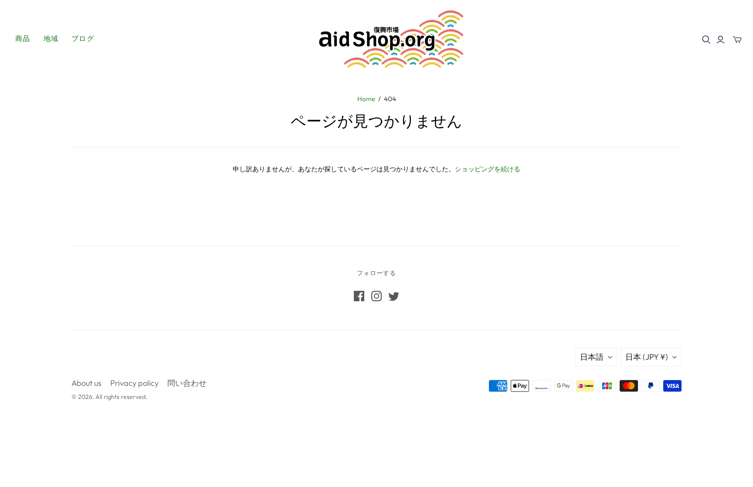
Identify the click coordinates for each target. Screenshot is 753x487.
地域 (51, 38)
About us (86, 383)
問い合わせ (187, 383)
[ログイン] (720, 39)
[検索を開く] (706, 39)
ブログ (82, 38)
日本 (646, 357)
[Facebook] (359, 296)
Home (366, 99)
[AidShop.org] (376, 38)
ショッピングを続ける (487, 169)
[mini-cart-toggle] (737, 39)
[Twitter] (394, 296)
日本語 (592, 357)
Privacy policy (134, 383)
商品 (23, 38)
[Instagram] (376, 296)
